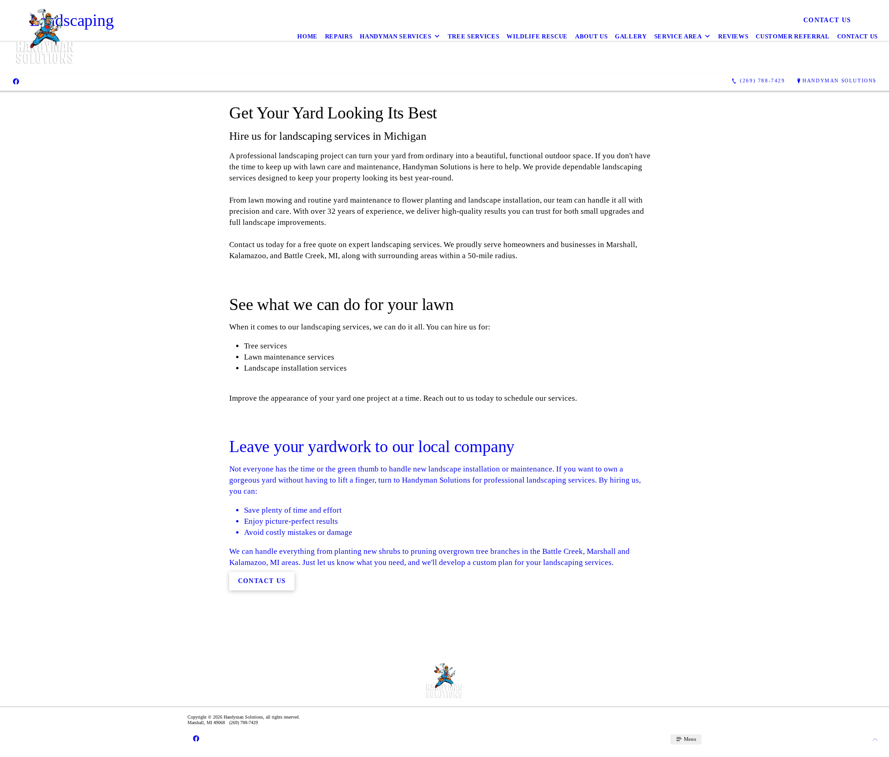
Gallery (631, 36)
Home (307, 36)
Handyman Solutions (839, 80)
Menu (689, 739)
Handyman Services (395, 36)
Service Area (678, 36)
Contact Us (857, 36)
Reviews (733, 36)
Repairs (339, 36)
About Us (591, 36)
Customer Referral (792, 36)
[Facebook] (16, 81)
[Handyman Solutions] (45, 36)
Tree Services (473, 36)
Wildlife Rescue (537, 36)
